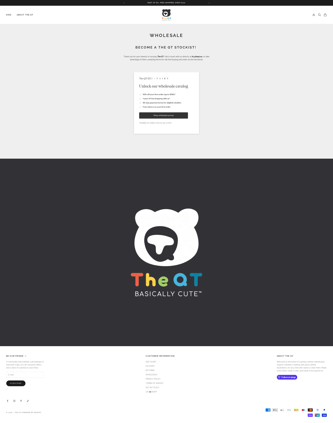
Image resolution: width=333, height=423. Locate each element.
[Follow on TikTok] (28, 401)
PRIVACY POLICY (153, 379)
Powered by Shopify (31, 412)
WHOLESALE (151, 375)
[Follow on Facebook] (7, 401)
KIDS (9, 15)
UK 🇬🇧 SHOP (151, 392)
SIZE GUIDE (151, 362)
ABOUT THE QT (25, 15)
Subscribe (16, 383)
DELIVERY (150, 366)
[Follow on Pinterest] (21, 401)
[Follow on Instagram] (14, 401)
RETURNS (150, 370)
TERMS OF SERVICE (154, 383)
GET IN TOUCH (152, 387)
